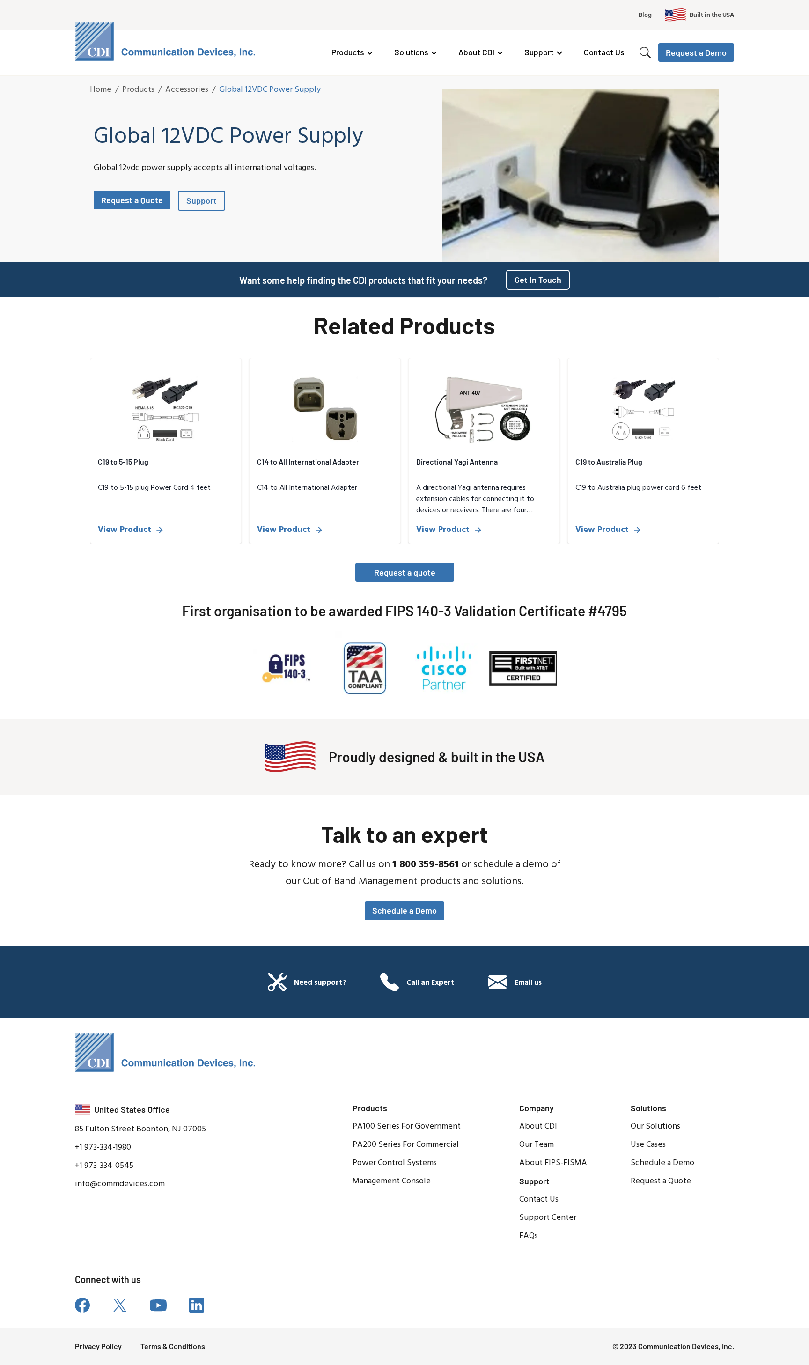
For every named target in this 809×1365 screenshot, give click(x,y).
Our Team (536, 1144)
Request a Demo (696, 52)
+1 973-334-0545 (104, 1166)
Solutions (411, 52)
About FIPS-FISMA (553, 1163)
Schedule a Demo (404, 910)
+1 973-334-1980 (103, 1147)
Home (100, 89)
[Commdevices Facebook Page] (82, 1305)
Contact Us (604, 52)
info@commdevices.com (120, 1184)
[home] (166, 41)
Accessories (186, 89)
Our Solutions (655, 1126)
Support (539, 52)
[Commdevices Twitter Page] (119, 1305)
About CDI (476, 52)
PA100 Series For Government (407, 1126)
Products (347, 52)
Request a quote (404, 572)
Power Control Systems (395, 1163)
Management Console (392, 1181)
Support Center (547, 1218)
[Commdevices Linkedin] (196, 1305)
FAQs (528, 1236)
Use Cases (648, 1144)
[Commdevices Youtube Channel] (158, 1305)
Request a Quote (132, 200)
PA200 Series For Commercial (406, 1144)
